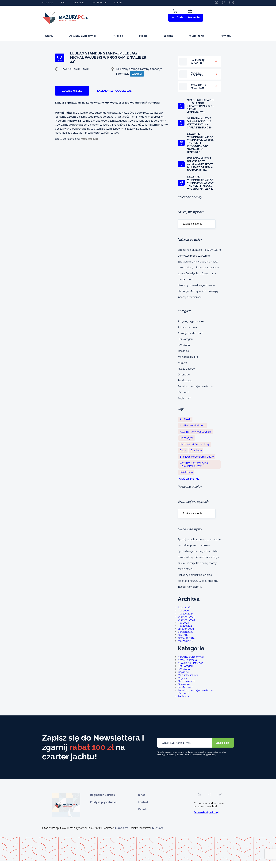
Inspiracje (183, 350)
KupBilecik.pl (89, 138)
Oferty (49, 35)
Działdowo (186, 472)
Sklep (174, 14)
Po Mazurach (185, 380)
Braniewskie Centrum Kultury (197, 456)
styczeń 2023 (186, 628)
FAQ (63, 2)
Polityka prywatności (103, 802)
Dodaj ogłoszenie (188, 17)
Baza (183, 450)
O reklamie (78, 2)
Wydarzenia (196, 35)
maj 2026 (183, 610)
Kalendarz (105, 90)
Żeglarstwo (184, 398)
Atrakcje (118, 35)
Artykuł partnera (187, 327)
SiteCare (158, 828)
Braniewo (196, 450)
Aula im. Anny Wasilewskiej (195, 431)
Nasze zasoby (186, 368)
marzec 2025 (185, 613)
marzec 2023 (185, 625)
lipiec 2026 (184, 607)
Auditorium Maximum (192, 425)
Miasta (143, 35)
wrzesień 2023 (186, 619)
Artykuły (226, 35)
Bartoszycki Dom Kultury (194, 444)
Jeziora (168, 35)
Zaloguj (137, 73)
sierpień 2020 (185, 631)
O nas (141, 794)
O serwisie (47, 2)
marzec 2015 (185, 640)
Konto (190, 14)
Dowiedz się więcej (206, 812)
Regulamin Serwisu (102, 794)
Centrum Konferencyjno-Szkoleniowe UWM (194, 464)
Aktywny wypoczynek (82, 35)
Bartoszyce (186, 438)
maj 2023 (183, 622)
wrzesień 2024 (186, 616)
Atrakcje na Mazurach (190, 333)
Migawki (182, 362)
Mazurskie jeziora (188, 356)
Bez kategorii (185, 339)
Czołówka (184, 345)
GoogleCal (123, 90)
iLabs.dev (121, 828)
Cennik (142, 809)
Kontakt (118, 2)
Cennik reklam (99, 2)
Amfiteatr (185, 419)
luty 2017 (183, 634)
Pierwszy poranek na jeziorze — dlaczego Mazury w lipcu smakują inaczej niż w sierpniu (198, 291)
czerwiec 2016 (186, 637)
